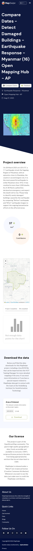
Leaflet (7, 302)
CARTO (27, 302)
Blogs (4, 519)
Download (18, 417)
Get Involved (6, 513)
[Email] (25, 533)
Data (3, 516)
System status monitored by (10, 544)
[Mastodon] (8, 533)
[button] (5, 261)
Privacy (4, 548)
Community (16, 3)
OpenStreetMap (14, 302)
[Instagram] (12, 533)
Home (4, 510)
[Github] (17, 533)
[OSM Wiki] (21, 533)
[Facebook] (3, 533)
